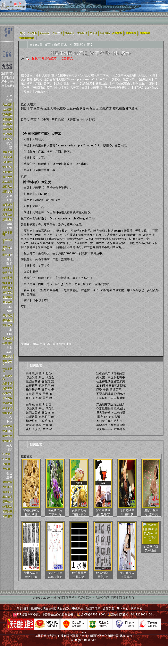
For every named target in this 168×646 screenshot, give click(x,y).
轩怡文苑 (8, 79)
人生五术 (9, 198)
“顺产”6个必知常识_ (108, 417)
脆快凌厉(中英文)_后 (103, 575)
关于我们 (22, 608)
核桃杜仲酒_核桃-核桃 (31, 512)
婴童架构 (9, 350)
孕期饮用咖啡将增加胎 (110, 408)
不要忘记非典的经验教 (110, 394)
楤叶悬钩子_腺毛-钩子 (40, 389)
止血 (69, 344)
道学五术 (9, 226)
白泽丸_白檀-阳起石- (39, 373)
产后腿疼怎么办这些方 (110, 404)
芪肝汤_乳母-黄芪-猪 (39, 398)
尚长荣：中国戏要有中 (110, 377)
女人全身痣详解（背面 (55, 575)
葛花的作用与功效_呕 (55, 512)
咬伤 (56, 344)
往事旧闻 (9, 332)
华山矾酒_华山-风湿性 (40, 377)
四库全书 (5, 79)
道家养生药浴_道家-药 (151, 512)
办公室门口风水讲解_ (151, 548)
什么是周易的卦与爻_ (79, 575)
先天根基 (9, 447)
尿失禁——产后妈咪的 (110, 429)
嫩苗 (36, 344)
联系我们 (136, 608)
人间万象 (9, 309)
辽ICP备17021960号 (94, 614)
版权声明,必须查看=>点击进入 (52, 58)
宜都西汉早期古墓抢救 (110, 373)
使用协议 (36, 608)
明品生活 (9, 146)
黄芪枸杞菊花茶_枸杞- (79, 512)
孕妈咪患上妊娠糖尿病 (110, 425)
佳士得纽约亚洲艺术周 (110, 381)
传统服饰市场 (27, 38)
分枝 (49, 344)
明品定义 (64, 608)
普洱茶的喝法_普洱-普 (103, 512)
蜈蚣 (62, 344)
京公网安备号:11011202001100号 (133, 614)
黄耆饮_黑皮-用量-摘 (39, 394)
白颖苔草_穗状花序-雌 (40, 385)
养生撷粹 (11, 79)
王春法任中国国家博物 (110, 398)
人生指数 (9, 98)
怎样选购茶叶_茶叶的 (127, 512)
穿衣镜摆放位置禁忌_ (127, 575)
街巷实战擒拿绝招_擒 (31, 575)
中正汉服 (78, 608)
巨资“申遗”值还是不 (108, 389)
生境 (42, 344)
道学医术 (9, 261)
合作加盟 (108, 608)
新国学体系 (93, 608)
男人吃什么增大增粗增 (110, 412)
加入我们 (122, 608)
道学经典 (2, 79)
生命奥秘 (9, 419)
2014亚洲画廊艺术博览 (111, 385)
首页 (47, 44)
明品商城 (145, 33)
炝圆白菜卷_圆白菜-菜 (40, 381)
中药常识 (76, 44)
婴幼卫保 (9, 475)
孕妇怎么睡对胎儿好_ (109, 421)
